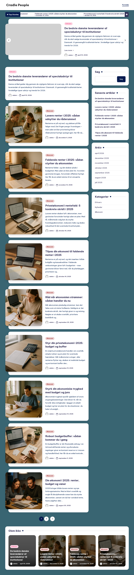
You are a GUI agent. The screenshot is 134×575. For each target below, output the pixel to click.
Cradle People (17, 5)
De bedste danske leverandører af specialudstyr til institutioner (109, 121)
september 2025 (102, 194)
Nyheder (98, 228)
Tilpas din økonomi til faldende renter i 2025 (109, 155)
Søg (97, 93)
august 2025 (100, 199)
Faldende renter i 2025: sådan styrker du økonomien (31, 14)
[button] (69, 59)
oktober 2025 (101, 189)
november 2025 (102, 184)
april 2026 (99, 174)
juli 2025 (98, 204)
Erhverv (12, 93)
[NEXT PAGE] (52, 540)
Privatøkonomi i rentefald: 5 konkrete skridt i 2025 (79, 14)
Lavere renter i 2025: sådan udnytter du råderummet (108, 129)
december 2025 (102, 179)
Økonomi (69, 36)
